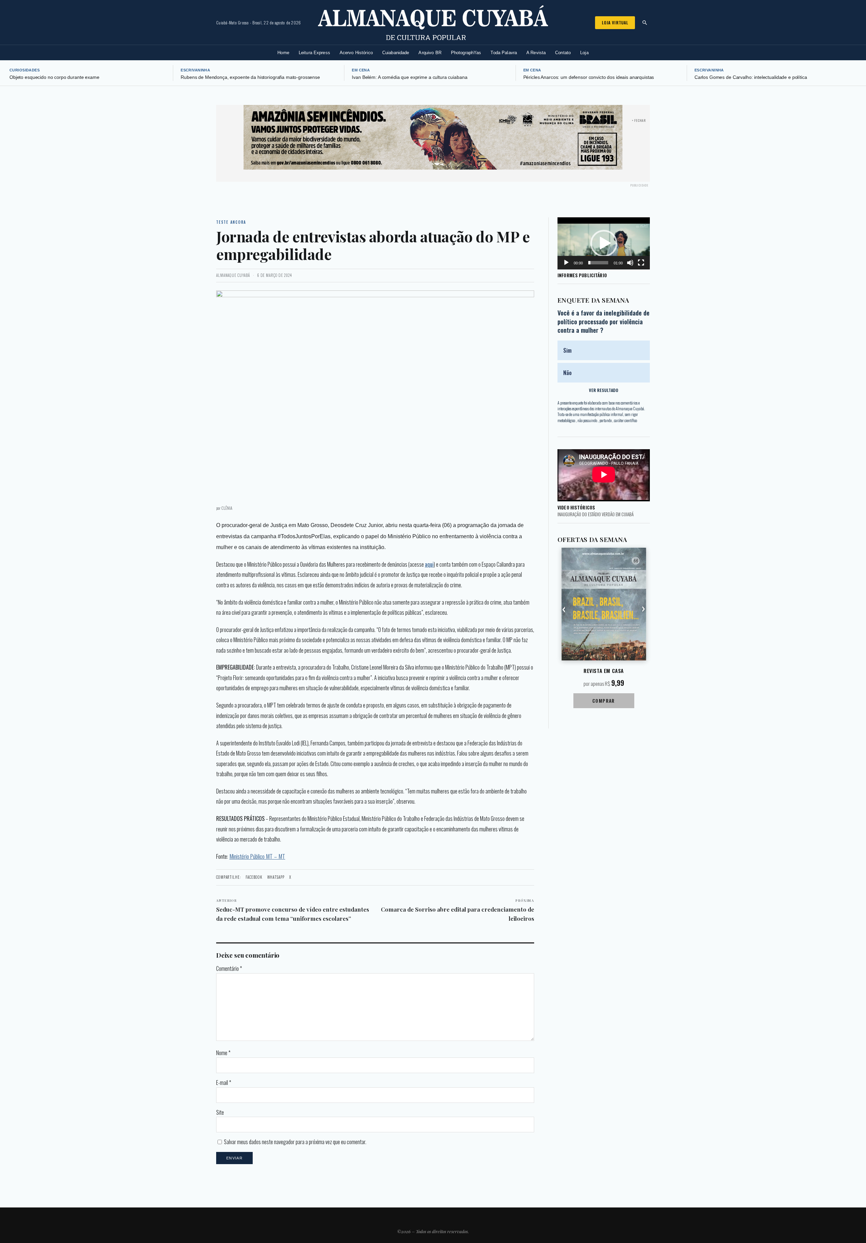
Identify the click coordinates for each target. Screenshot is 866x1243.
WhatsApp (275, 877)
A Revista (536, 52)
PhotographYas (466, 52)
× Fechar (639, 120)
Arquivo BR (429, 52)
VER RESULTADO (603, 390)
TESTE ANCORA (231, 222)
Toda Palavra (504, 52)
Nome (223, 1053)
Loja (584, 52)
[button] (603, 243)
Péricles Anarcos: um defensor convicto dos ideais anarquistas (588, 77)
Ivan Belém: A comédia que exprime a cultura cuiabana (409, 77)
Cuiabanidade (395, 52)
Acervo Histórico (356, 52)
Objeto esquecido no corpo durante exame (54, 77)
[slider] (598, 262)
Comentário (229, 968)
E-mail (223, 1082)
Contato (563, 52)
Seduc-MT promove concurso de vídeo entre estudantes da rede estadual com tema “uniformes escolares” (292, 910)
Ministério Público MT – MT (257, 856)
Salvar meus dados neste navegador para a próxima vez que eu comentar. (295, 1142)
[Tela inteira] (641, 262)
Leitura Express (314, 52)
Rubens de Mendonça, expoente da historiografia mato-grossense (250, 77)
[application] (603, 243)
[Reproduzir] (566, 262)
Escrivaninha (195, 70)
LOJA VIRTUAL (615, 22)
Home (283, 52)
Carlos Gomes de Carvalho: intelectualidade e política (750, 77)
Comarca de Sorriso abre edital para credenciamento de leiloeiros (457, 910)
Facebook (254, 877)
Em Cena (361, 70)
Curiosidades (24, 70)
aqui (429, 564)
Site (220, 1112)
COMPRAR (603, 700)
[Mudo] (630, 262)
